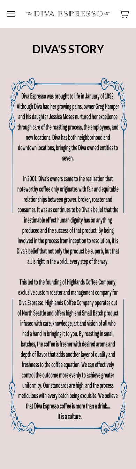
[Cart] (124, 14)
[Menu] (11, 14)
